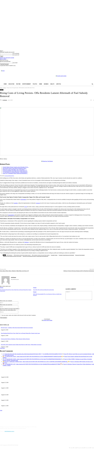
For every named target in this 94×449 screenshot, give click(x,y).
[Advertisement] (41, 9)
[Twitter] (89, 67)
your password (16, 54)
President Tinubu (54, 255)
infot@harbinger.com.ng (9, 431)
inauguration (23, 199)
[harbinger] (1, 100)
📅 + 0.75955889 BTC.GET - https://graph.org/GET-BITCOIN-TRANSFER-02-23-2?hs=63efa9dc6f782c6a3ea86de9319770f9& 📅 (32, 364)
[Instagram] (87, 67)
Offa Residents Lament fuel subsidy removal (22, 255)
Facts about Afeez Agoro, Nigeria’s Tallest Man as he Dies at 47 (14, 271)
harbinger (5, 100)
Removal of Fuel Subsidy (80, 255)
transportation (11, 215)
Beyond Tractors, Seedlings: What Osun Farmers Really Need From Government (17, 327)
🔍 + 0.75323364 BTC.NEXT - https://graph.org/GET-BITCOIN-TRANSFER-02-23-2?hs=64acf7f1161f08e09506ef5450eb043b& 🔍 (32, 359)
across (25, 206)
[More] (32, 103)
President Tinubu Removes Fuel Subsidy (66, 255)
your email (15, 62)
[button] (92, 84)
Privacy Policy (3, 58)
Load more (2, 348)
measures (38, 203)
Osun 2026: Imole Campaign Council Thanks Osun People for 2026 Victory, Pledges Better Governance (21, 344)
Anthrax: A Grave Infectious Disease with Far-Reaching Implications (79, 271)
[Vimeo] (91, 67)
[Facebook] (85, 67)
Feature (4, 87)
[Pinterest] (22, 103)
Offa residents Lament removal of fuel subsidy (40, 255)
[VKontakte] (15, 437)
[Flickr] (8, 437)
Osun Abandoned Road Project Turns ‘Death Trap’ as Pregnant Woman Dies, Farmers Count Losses (20, 333)
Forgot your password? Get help (7, 57)
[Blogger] (1, 437)
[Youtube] (93, 67)
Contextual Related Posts (9, 175)
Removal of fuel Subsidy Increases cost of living (12, 256)
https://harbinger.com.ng (15, 279)
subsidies (16, 203)
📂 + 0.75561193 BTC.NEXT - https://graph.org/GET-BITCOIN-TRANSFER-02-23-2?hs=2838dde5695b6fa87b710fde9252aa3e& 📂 (33, 356)
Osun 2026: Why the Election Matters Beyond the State (43, 289)
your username (16, 53)
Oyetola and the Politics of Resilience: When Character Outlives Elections (15, 338)
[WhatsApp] (27, 103)
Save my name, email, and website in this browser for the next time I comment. (19, 315)
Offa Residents (9, 255)
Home (1, 87)
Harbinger (26, 242)
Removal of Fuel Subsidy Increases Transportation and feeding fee (35, 256)
